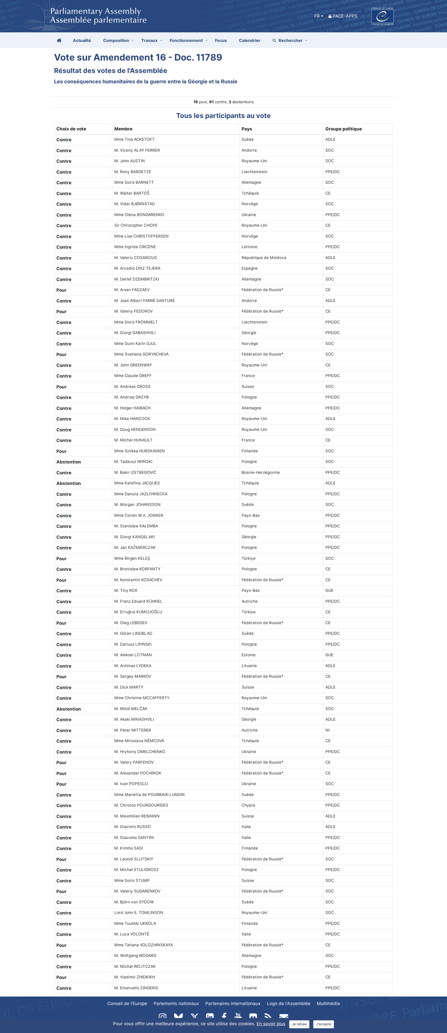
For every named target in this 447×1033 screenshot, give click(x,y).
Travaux (149, 40)
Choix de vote (71, 128)
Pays (247, 128)
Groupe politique (343, 128)
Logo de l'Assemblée (288, 1003)
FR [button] (317, 16)
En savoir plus (271, 1023)
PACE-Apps (345, 16)
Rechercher (291, 40)
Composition (116, 40)
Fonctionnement (186, 40)
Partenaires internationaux (232, 1003)
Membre (123, 128)
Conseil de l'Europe (127, 1003)
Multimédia (328, 1003)
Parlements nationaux (176, 1003)
